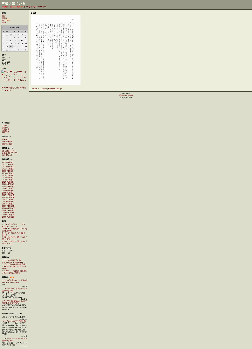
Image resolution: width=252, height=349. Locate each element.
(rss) (14, 151)
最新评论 (5, 132)
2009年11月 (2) (8, 186)
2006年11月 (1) (8, 210)
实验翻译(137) (7, 153)
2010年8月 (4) (7, 175)
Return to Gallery (39, 89)
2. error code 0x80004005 (12, 262)
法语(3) (5, 155)
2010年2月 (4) (7, 182)
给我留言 (5, 139)
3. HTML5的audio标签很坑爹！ (14, 264)
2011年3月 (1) (7, 169)
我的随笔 (5, 125)
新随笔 (4, 18)
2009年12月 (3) (8, 184)
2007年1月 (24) (8, 206)
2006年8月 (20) (8, 217)
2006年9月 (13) (8, 215)
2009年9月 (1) (7, 188)
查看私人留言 (7, 144)
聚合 (4, 20)
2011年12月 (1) (8, 164)
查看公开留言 (7, 141)
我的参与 (5, 130)
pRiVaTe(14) (7, 151)
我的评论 (5, 128)
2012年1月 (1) (7, 162)
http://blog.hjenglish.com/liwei (34, 7)
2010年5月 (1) (7, 178)
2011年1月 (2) (7, 171)
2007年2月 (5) (7, 204)
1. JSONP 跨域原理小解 (11, 260)
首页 (4, 16)
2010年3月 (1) (7, 180)
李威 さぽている (13, 3)
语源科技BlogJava (126, 95)
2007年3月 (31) (8, 202)
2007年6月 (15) (8, 195)
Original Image (55, 89)
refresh (7, 90)
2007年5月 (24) (8, 197)
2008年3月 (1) (7, 193)
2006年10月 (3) (8, 213)
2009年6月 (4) (7, 191)
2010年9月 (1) (7, 173)
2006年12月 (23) (8, 208)
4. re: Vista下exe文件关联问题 (14, 321)
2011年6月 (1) (7, 167)
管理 (4, 22)
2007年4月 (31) (8, 199)
